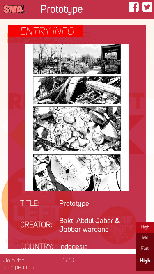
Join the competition (18, 264)
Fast (145, 248)
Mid (145, 238)
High (145, 227)
